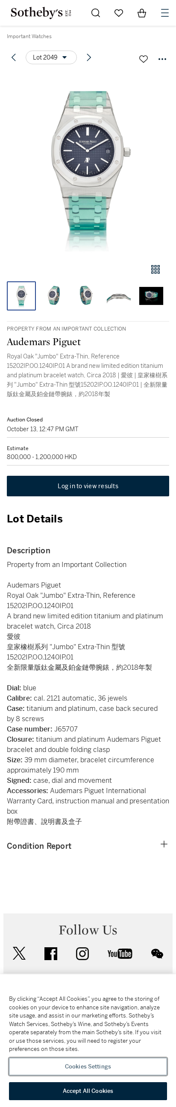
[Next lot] (88, 57)
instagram (82, 953)
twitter (19, 953)
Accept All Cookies (88, 1091)
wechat (157, 954)
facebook (50, 953)
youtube (120, 954)
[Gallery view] (155, 269)
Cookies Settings (88, 1066)
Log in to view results (88, 486)
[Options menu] (162, 59)
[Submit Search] (95, 13)
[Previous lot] (13, 57)
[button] (88, 164)
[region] (88, 1040)
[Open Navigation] (165, 12)
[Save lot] (143, 59)
